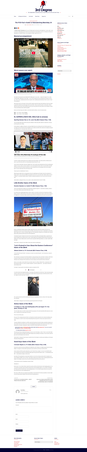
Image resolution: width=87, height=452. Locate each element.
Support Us (44, 16)
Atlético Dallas (59, 31)
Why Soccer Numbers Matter (62, 51)
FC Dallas (59, 27)
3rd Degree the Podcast (22, 16)
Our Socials (31, 16)
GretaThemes (51, 449)
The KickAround (16, 442)
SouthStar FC (59, 38)
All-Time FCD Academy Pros (61, 48)
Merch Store (37, 16)
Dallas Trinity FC (60, 29)
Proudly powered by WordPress (38, 449)
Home (15, 16)
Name (17, 414)
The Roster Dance (60, 47)
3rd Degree (43, 10)
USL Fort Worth (59, 32)
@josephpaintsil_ (41, 327)
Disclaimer (15, 446)
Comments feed (56, 443)
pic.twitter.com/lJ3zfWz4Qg (24, 328)
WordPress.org (56, 444)
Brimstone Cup (16, 445)
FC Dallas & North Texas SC (61, 59)
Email (17, 419)
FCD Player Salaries (60, 49)
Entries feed (56, 442)
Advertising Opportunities (18, 444)
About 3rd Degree (17, 441)
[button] (15, 28)
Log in (55, 441)
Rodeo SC (59, 36)
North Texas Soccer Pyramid (61, 50)
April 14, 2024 (28, 330)
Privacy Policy (16, 443)
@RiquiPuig (26, 327)
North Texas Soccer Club (61, 34)
